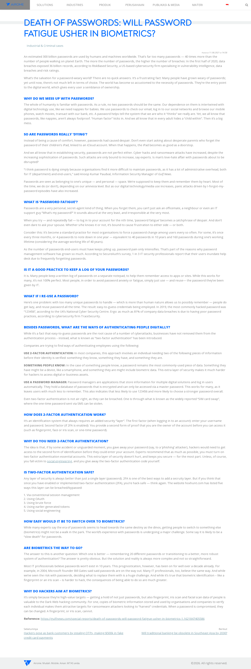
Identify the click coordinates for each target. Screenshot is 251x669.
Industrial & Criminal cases (45, 46)
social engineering (59, 461)
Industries (75, 5)
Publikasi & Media (166, 5)
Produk (105, 5)
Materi (197, 5)
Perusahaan (134, 5)
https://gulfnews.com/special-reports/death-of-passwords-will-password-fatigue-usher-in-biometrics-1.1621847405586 (123, 619)
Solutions (45, 5)
